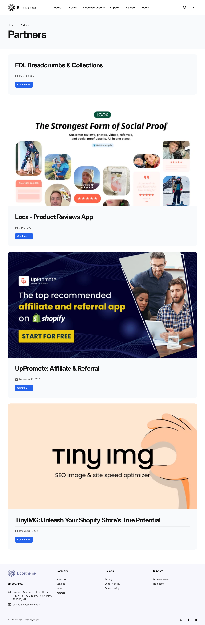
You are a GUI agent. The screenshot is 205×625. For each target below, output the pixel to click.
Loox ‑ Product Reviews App (54, 217)
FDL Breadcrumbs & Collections (59, 65)
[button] (93, 8)
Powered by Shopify (31, 620)
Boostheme (19, 620)
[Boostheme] (22, 7)
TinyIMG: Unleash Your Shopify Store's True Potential (87, 520)
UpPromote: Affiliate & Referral (57, 368)
